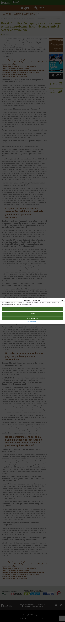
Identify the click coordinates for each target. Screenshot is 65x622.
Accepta (32, 309)
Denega (32, 313)
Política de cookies (31, 321)
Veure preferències (32, 318)
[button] (62, 300)
